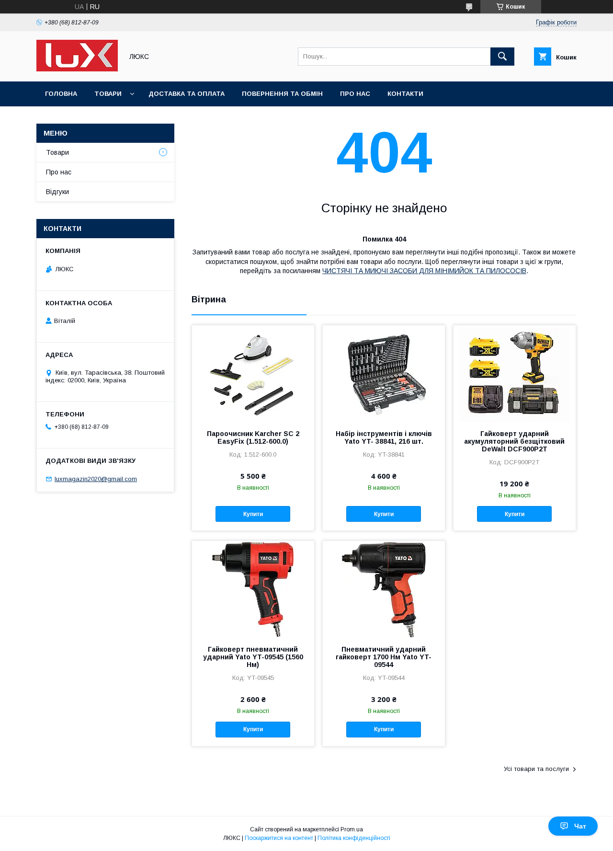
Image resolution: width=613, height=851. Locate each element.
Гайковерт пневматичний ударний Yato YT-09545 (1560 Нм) (253, 656)
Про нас (355, 93)
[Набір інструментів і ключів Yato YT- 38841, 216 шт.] (384, 373)
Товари (108, 93)
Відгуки (57, 192)
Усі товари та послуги (536, 768)
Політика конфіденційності (354, 838)
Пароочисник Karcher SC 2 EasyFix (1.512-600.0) (253, 437)
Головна (61, 93)
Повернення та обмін (282, 93)
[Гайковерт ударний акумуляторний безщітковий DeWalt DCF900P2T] (515, 373)
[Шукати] (502, 56)
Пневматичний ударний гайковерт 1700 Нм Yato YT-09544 (383, 656)
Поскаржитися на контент (279, 838)
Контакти (405, 93)
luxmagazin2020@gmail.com (96, 479)
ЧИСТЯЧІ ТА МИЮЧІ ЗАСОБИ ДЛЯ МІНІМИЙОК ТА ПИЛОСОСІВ (424, 271)
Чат (580, 826)
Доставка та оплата (186, 93)
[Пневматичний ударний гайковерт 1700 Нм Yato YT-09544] (384, 589)
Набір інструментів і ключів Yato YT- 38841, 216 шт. (384, 437)
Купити (253, 514)
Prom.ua (352, 829)
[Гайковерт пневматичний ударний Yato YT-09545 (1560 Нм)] (253, 589)
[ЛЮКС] (77, 69)
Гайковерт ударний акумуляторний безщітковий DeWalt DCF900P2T (514, 441)
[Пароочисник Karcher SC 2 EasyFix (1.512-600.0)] (253, 373)
